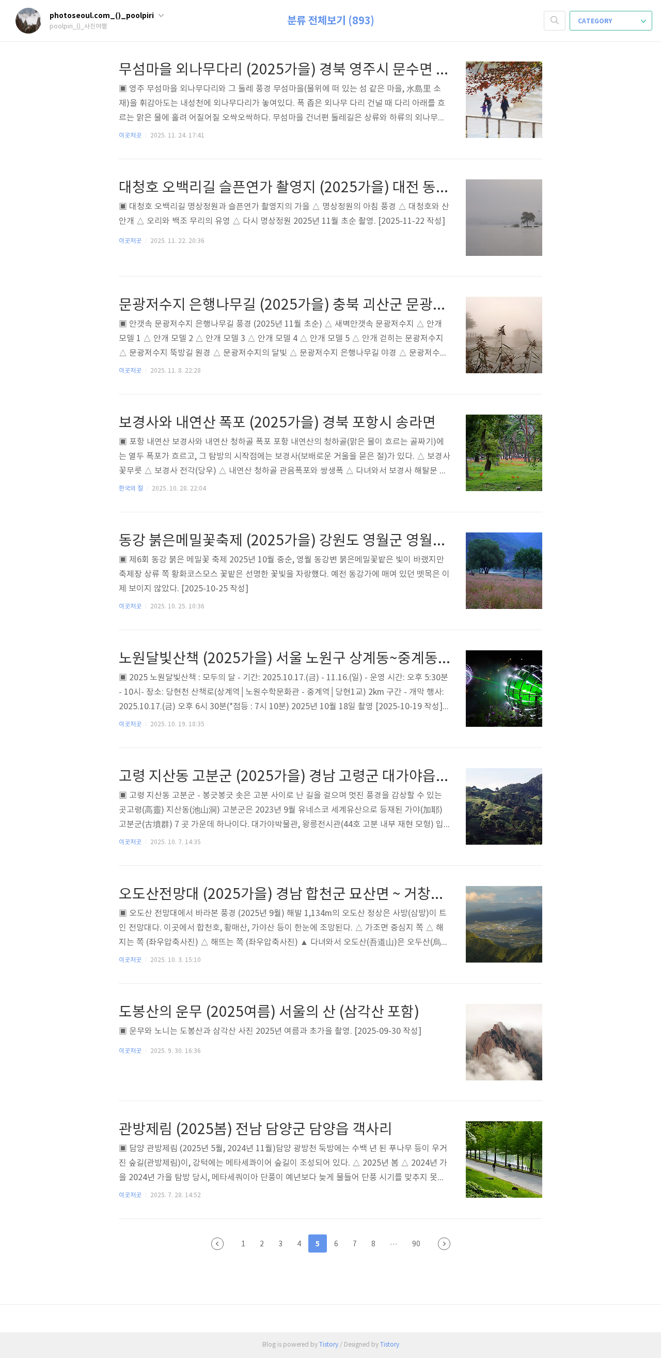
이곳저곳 (130, 135)
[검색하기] (554, 20)
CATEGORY (595, 21)
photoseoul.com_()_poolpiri (102, 15)
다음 (444, 1244)
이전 (217, 1244)
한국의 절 (131, 488)
